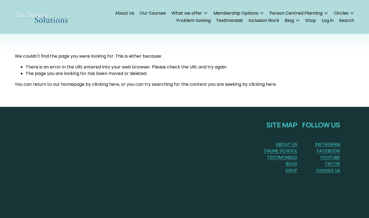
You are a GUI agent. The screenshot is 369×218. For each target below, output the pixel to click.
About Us (124, 13)
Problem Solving (193, 20)
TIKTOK (332, 164)
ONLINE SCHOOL (280, 151)
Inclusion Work (264, 20)
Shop (310, 20)
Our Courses (153, 13)
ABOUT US (286, 144)
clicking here (105, 84)
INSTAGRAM (327, 144)
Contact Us (328, 170)
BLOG (291, 164)
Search (346, 20)
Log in (328, 20)
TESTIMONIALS (282, 157)
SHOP (291, 170)
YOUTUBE (330, 157)
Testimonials (229, 20)
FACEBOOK (328, 151)
